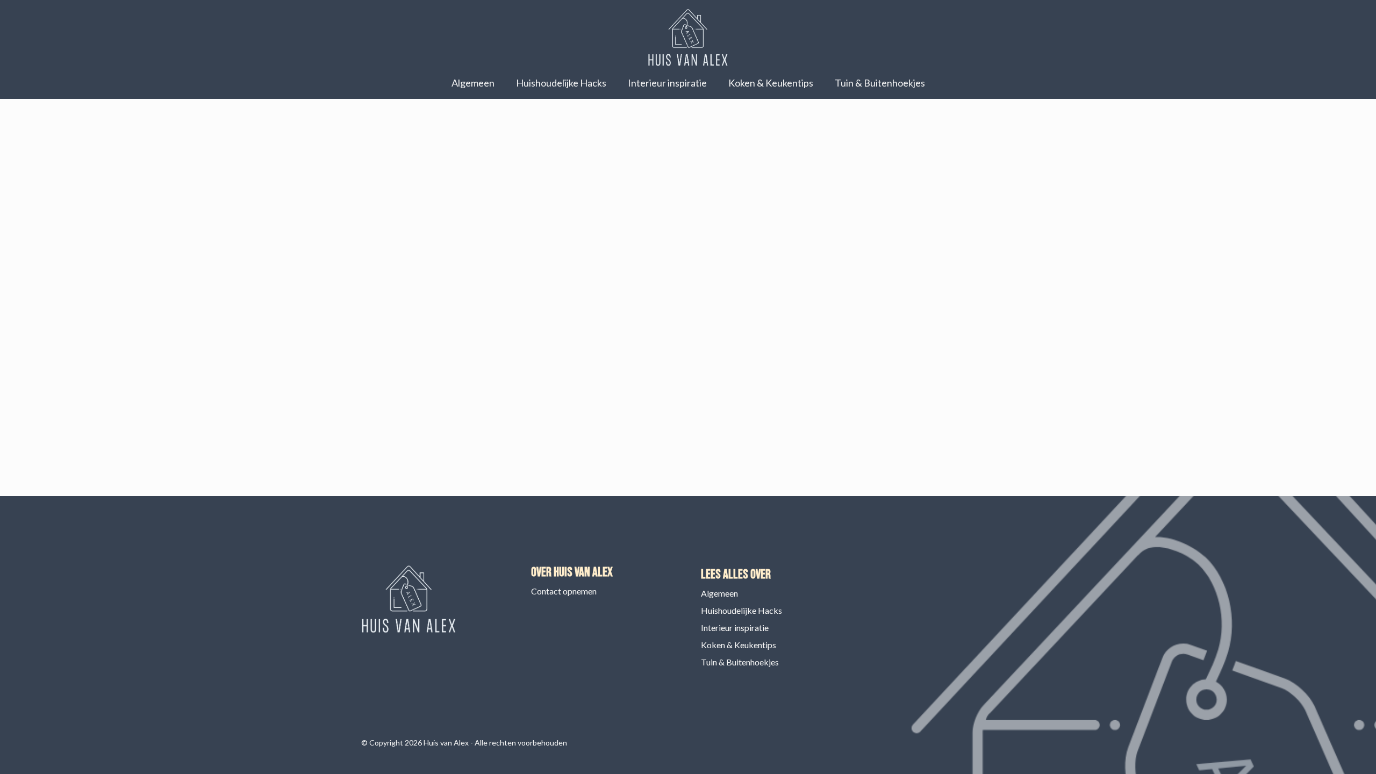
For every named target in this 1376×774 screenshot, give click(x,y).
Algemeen (473, 83)
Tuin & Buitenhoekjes (880, 83)
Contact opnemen (564, 591)
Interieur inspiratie (667, 83)
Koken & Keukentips (770, 83)
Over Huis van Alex (572, 572)
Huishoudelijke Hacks (561, 83)
